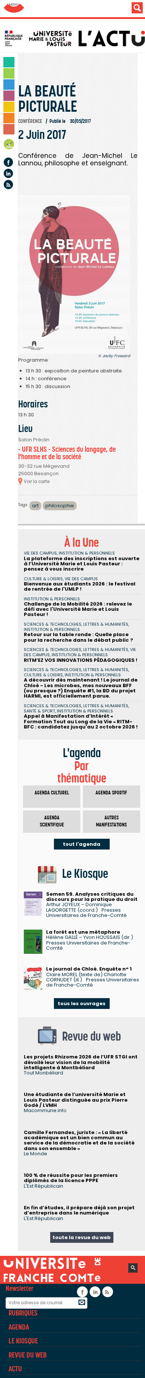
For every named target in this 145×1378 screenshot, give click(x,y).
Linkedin (8, 173)
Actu (15, 1368)
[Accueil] (74, 38)
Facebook (8, 162)
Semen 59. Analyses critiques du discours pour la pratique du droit (92, 896)
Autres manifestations (111, 821)
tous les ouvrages (82, 1003)
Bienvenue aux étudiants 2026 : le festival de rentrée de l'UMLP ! (79, 586)
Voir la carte (36, 482)
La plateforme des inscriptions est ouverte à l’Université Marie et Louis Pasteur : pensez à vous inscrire (81, 564)
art (35, 505)
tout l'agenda (81, 844)
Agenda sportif (111, 793)
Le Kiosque (23, 1340)
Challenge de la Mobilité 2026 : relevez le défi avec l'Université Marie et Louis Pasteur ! (78, 609)
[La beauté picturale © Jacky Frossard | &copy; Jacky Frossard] (74, 274)
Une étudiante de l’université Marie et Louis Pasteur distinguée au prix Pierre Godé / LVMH (76, 1100)
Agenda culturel (52, 793)
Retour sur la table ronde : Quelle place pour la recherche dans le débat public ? (78, 637)
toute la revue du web (81, 1237)
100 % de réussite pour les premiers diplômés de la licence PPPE (71, 1178)
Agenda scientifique (52, 821)
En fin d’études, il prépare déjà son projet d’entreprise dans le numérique (79, 1210)
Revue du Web (27, 1354)
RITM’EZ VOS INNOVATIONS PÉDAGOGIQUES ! (80, 660)
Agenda (9, 145)
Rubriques (23, 1312)
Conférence (30, 121)
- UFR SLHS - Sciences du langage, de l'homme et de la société (67, 453)
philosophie (59, 505)
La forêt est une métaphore (83, 932)
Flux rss (8, 184)
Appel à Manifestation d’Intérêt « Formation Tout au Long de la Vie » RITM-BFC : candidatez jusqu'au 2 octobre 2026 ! (81, 721)
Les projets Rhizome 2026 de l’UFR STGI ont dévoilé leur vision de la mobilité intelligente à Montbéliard (81, 1062)
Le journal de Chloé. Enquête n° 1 (89, 968)
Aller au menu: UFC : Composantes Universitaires (14, 8)
